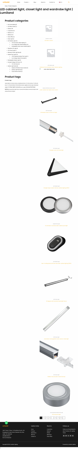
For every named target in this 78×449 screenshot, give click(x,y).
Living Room (10, 30)
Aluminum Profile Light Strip (14, 52)
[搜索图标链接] (69, 2)
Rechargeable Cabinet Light (14, 60)
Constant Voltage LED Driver (14, 62)
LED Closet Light (11, 50)
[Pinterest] (73, 436)
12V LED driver (15, 64)
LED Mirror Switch (11, 26)
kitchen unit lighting (18, 83)
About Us (43, 2)
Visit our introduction (6, 437)
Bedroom (10, 32)
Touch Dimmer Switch (16, 71)
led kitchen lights (30, 85)
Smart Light (10, 38)
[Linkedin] (71, 436)
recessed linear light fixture (14, 89)
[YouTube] (66, 436)
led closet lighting (11, 24)
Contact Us (52, 2)
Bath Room (49, 434)
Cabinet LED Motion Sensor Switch (19, 67)
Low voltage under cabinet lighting (19, 44)
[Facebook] (64, 436)
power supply (23, 87)
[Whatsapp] (6, 422)
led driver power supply (22, 85)
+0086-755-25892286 (7, 434)
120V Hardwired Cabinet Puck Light (19, 56)
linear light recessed (15, 87)
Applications (33, 432)
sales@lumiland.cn (6, 435)
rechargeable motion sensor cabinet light (20, 46)
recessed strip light (32, 89)
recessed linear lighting (23, 89)
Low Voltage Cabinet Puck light (18, 58)
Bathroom (10, 34)
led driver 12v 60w (33, 83)
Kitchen (9, 28)
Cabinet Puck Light (12, 54)
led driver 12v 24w (25, 83)
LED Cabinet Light (11, 40)
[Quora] (68, 436)
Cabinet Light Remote (16, 69)
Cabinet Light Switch (12, 66)
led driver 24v (14, 85)
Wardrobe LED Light (12, 48)
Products (26, 2)
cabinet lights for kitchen (9, 83)
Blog (35, 2)
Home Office (10, 36)
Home (18, 2)
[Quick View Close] (0, 448)
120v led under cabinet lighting (18, 42)
